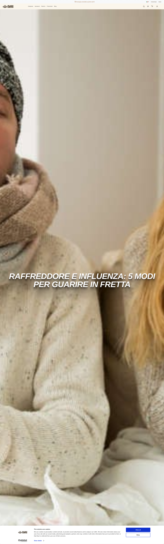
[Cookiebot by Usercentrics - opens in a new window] (22, 540)
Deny (138, 535)
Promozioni (49, 6)
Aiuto (160, 1)
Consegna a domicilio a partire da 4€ (85, 1)
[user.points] (148, 6)
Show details (38, 540)
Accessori (37, 6)
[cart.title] (152, 6)
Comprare (30, 6)
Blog (55, 6)
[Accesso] (157, 6)
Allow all (138, 530)
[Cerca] (144, 6)
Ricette (43, 6)
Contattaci (153, 1)
